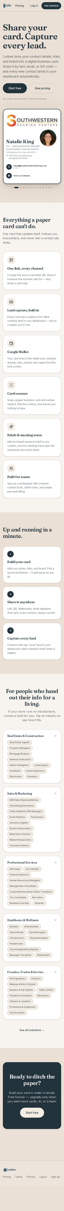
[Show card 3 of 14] (20, 187)
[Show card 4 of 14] (23, 187)
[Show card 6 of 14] (29, 187)
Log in (34, 5)
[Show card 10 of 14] (40, 187)
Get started (51, 5)
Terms (18, 1176)
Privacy (31, 1176)
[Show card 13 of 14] (49, 187)
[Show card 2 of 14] (16, 187)
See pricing (42, 88)
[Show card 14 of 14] (52, 187)
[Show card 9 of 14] (37, 187)
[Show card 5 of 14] (26, 187)
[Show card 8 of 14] (35, 187)
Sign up (55, 1176)
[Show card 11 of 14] (43, 187)
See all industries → (32, 1030)
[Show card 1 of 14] (12, 187)
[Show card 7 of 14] (32, 187)
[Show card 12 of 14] (46, 187)
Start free (15, 88)
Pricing (19, 5)
